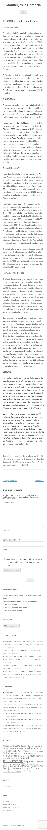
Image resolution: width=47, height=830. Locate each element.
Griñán (6, 753)
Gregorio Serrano (36, 751)
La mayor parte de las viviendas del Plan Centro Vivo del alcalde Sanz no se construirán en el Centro (22, 707)
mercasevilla (37, 755)
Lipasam (32, 753)
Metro (5, 758)
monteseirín (26, 462)
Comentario (8, 502)
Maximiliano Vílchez (22, 756)
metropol (24, 757)
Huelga (26, 753)
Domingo (32, 456)
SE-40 (18, 764)
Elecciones (17, 748)
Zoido (26, 771)
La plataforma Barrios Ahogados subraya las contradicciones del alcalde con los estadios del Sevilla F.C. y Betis (23, 728)
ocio (25, 762)
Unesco (5, 772)
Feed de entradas (9, 804)
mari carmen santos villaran (13, 704)
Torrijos (7, 768)
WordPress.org (8, 810)
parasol (31, 761)
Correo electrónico (11, 540)
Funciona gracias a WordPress (13, 825)
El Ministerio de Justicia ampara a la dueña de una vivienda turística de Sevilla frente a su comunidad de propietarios (22, 674)
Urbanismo (16, 459)
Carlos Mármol (8, 786)
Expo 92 (40, 456)
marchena (9, 755)
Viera (18, 771)
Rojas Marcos (12, 764)
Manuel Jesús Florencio (23, 5)
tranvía (15, 768)
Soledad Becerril (32, 764)
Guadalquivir (8, 462)
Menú (23, 12)
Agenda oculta (10, 480)
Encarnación (35, 748)
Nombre (7, 530)
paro (37, 762)
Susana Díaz (8, 766)
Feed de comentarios (11, 807)
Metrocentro (13, 758)
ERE (4, 751)
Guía (21, 753)
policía (5, 764)
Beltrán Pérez (33, 746)
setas (23, 763)
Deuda (5, 748)
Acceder (6, 801)
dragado (11, 748)
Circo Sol (40, 459)
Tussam (35, 768)
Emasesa (25, 748)
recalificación (11, 465)
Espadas (11, 751)
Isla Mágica (7, 459)
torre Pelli (38, 766)
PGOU (41, 762)
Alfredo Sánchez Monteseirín (15, 746)
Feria (27, 751)
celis (40, 746)
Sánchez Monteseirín (24, 766)
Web (5, 549)
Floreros (39, 480)
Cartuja (25, 456)
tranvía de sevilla (24, 768)
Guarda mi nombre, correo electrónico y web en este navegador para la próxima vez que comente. (23, 562)
